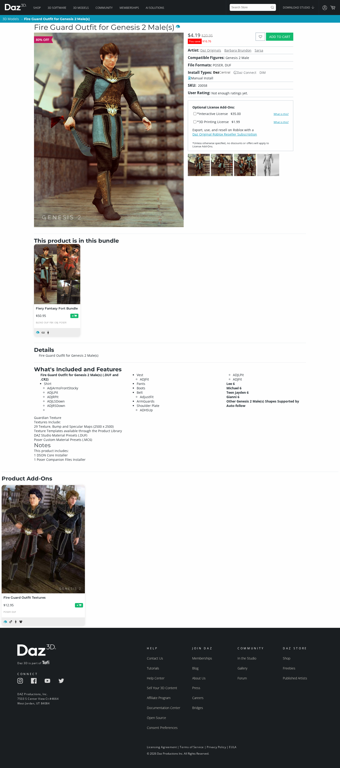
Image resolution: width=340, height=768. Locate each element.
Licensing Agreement (162, 747)
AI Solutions (155, 8)
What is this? (281, 114)
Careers (198, 698)
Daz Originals (210, 50)
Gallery (242, 668)
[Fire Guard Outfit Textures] (43, 539)
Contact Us (155, 658)
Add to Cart (279, 36)
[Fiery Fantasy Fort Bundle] (57, 274)
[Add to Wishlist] (260, 37)
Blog (195, 668)
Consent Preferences (162, 727)
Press (196, 688)
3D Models (81, 8)
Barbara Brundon (237, 50)
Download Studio (297, 7)
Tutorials (153, 668)
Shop (37, 8)
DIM (263, 72)
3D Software (57, 8)
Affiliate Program (158, 698)
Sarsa (259, 50)
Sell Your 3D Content (162, 688)
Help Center (155, 678)
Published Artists (295, 678)
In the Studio (247, 658)
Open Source (156, 717)
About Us (199, 678)
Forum (242, 678)
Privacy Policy (216, 747)
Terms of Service (192, 747)
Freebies (289, 668)
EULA (232, 747)
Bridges (197, 708)
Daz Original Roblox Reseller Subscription (224, 134)
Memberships (129, 8)
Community (104, 8)
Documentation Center (163, 708)
